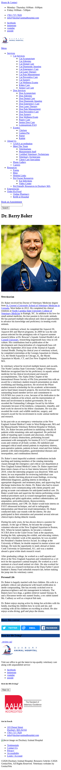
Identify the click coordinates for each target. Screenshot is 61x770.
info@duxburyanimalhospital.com (23, 18)
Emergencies (13, 189)
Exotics (16, 127)
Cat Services (19, 56)
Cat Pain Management (29, 74)
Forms (16, 170)
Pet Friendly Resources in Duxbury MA (31, 186)
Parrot (22, 135)
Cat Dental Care (26, 64)
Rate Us (5, 690)
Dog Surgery (25, 114)
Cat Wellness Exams (28, 82)
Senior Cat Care (26, 88)
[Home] (12, 45)
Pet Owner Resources (23, 178)
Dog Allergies (25, 96)
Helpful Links (19, 175)
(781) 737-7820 (14, 15)
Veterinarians (25, 149)
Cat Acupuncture (27, 58)
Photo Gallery (19, 162)
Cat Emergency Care (28, 69)
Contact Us (12, 748)
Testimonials (13, 745)
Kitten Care (24, 85)
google (10, 31)
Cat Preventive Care (28, 77)
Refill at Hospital (21, 197)
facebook (11, 23)
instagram (11, 25)
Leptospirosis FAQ (28, 125)
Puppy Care (24, 119)
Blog (15, 173)
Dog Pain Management (30, 109)
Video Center (25, 183)
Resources (12, 167)
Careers (16, 165)
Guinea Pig (24, 133)
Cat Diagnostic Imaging (30, 66)
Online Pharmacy (21, 194)
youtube (11, 28)
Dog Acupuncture (27, 93)
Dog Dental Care (27, 98)
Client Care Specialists (29, 159)
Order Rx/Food (14, 191)
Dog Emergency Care (29, 103)
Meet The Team (20, 146)
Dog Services (19, 90)
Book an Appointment (11, 202)
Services (11, 53)
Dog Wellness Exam (28, 117)
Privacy (10, 750)
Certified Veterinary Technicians (34, 154)
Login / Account (14, 756)
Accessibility (13, 753)
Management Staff (27, 151)
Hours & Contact (9, 2)
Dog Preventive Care (29, 111)
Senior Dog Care (27, 122)
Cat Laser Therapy (27, 72)
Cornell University (9, 339)
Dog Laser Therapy (28, 106)
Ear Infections (25, 181)
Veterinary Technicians (29, 157)
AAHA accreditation (22, 143)
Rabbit (22, 138)
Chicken (23, 130)
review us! (7, 641)
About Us (11, 141)
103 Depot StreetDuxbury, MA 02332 (17, 728)
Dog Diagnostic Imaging (30, 101)
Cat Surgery (24, 80)
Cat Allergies (25, 61)
